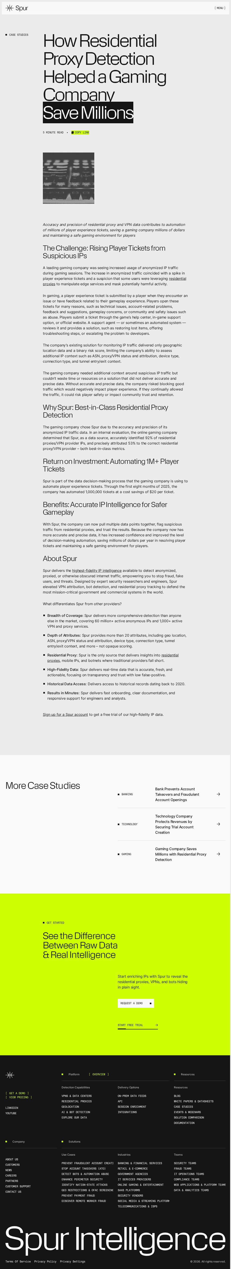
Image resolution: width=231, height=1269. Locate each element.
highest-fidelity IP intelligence (97, 570)
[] (220, 8)
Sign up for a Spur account (65, 714)
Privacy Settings (72, 1261)
